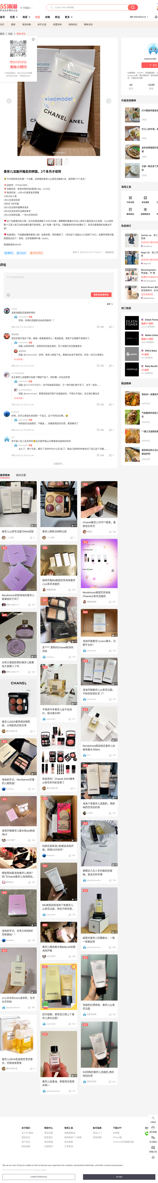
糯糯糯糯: (22, 351)
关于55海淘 (27, 1133)
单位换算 (145, 202)
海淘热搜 (97, 1137)
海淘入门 (97, 1133)
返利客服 (48, 1142)
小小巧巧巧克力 (17, 373)
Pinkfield (15, 412)
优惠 (12, 17)
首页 (2, 33)
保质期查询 (145, 214)
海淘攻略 (26, 24)
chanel (23, 253)
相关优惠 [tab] (21, 475)
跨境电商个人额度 (73, 1137)
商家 (25, 17)
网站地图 (26, 1146)
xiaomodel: (23, 317)
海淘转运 (73, 24)
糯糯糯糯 (15, 334)
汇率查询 (68, 1146)
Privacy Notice (40, 1170)
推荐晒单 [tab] (5, 475)
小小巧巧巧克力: (25, 390)
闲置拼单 (57, 24)
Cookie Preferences (39, 1177)
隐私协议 (26, 1137)
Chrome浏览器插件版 (123, 1142)
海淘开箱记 (37, 253)
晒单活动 (88, 24)
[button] (26, 7)
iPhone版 (117, 1137)
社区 (2, 24)
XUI (13, 437)
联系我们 (48, 1137)
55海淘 (9, 7)
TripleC (14, 309)
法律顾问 (48, 1146)
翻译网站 (130, 214)
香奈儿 (10, 253)
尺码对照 (130, 202)
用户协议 (26, 1142)
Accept (119, 1177)
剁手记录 (42, 24)
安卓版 (116, 1133)
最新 (13, 24)
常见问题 (48, 1133)
